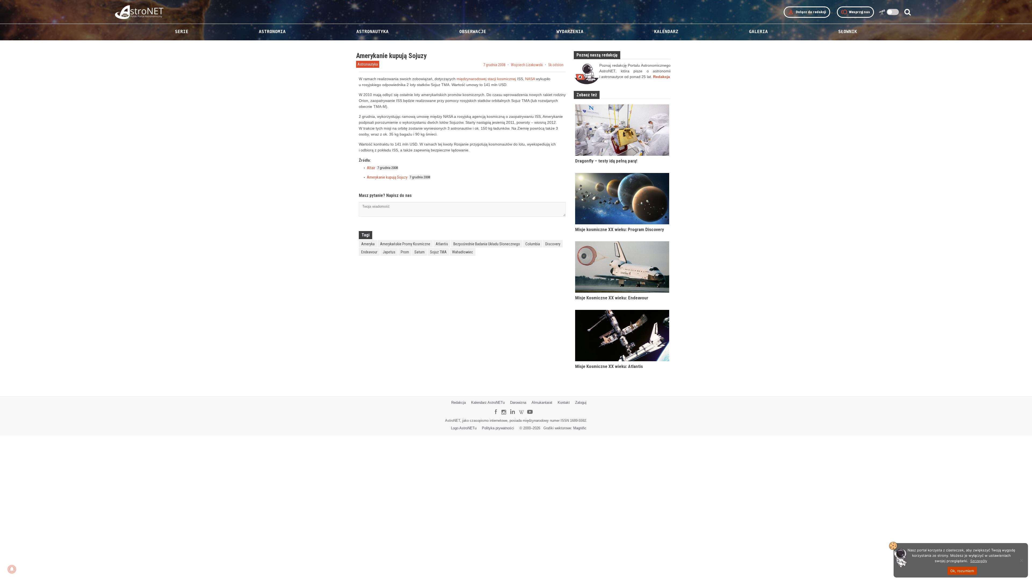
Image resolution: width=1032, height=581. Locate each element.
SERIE (181, 31)
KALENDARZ (666, 31)
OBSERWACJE (472, 31)
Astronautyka (367, 64)
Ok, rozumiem (962, 571)
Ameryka (368, 244)
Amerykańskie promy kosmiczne (405, 244)
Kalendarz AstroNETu (488, 403)
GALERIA (758, 31)
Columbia (532, 244)
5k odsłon (555, 65)
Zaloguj (580, 403)
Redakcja (458, 403)
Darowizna (518, 403)
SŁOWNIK (847, 31)
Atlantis (442, 244)
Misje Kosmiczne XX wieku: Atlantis (609, 366)
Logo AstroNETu (463, 428)
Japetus (389, 252)
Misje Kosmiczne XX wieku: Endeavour (611, 297)
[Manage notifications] (12, 569)
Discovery (552, 244)
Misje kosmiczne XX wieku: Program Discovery (619, 229)
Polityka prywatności (498, 428)
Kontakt (564, 403)
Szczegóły (978, 561)
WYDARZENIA (570, 31)
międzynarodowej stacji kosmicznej (486, 79)
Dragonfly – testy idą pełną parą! (606, 161)
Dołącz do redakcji (807, 12)
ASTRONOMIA (272, 31)
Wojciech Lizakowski (527, 65)
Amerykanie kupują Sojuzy (387, 177)
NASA (530, 79)
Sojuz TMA (438, 252)
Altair (371, 167)
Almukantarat (542, 403)
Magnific (579, 428)
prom (405, 252)
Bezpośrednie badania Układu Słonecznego (486, 244)
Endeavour (369, 252)
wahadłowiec (462, 252)
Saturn (419, 252)
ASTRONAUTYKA (372, 31)
